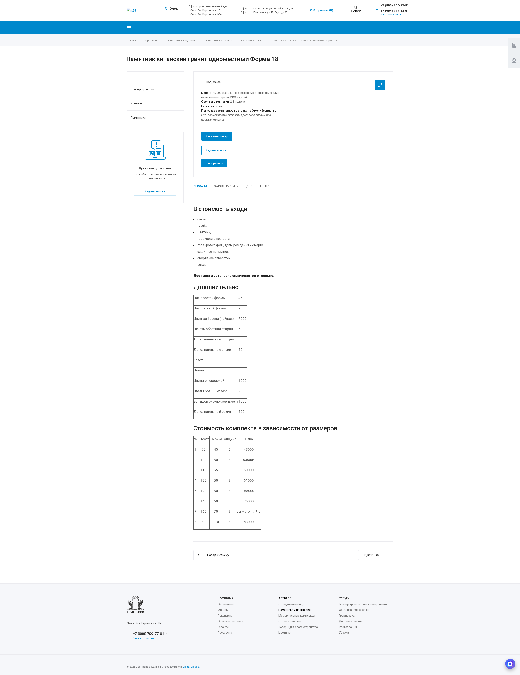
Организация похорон (354, 609)
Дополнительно (257, 186)
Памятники (138, 117)
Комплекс (137, 103)
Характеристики (226, 186)
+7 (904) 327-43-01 (395, 11)
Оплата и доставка (230, 621)
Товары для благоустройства (298, 627)
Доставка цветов (350, 621)
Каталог (284, 598)
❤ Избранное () (321, 10)
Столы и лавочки (289, 621)
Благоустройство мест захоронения (363, 604)
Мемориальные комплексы (296, 615)
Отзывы (223, 609)
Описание (200, 186)
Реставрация (348, 627)
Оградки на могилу (291, 604)
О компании (226, 604)
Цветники (284, 632)
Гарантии (224, 627)
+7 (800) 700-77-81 (395, 5)
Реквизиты (225, 615)
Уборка (344, 632)
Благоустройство (142, 89)
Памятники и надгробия (294, 609)
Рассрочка (225, 632)
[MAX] (510, 664)
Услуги (344, 598)
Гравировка (347, 615)
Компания (225, 598)
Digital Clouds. (191, 666)
